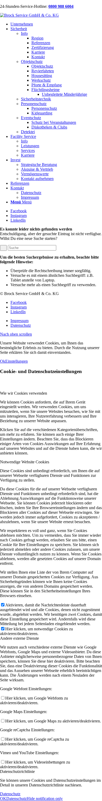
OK (3, 798)
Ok (2, 361)
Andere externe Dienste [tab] (19, 638)
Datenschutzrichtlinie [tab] (17, 771)
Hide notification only (45, 798)
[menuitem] (56, 24)
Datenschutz (10, 794)
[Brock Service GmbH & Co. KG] (29, 15)
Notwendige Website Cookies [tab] (24, 462)
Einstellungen (16, 361)
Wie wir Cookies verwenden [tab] (23, 393)
